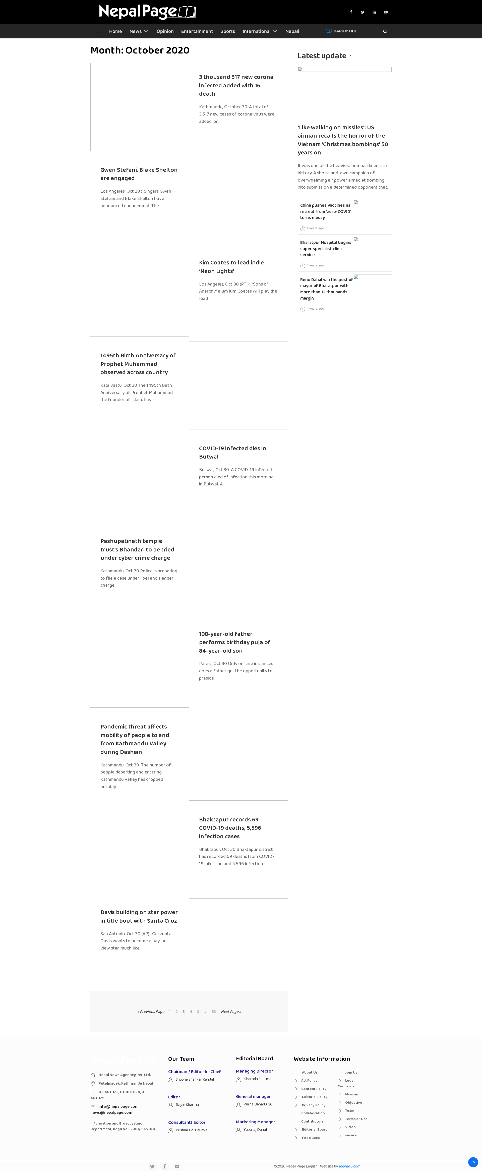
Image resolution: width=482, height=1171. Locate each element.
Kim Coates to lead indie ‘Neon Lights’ (231, 267)
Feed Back (310, 1138)
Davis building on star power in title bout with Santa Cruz (139, 917)
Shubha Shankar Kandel (195, 1079)
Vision (350, 1127)
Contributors (312, 1122)
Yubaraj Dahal (255, 1130)
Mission (351, 1094)
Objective (353, 1103)
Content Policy (314, 1089)
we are (351, 1135)
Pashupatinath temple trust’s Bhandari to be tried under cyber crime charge (137, 549)
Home (115, 31)
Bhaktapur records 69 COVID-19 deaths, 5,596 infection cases (230, 828)
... (205, 1012)
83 (214, 1012)
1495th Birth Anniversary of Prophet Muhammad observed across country (138, 364)
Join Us (351, 1073)
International (257, 31)
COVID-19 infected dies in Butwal (232, 453)
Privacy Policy (313, 1105)
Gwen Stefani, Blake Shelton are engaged (139, 174)
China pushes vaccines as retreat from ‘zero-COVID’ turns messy (325, 211)
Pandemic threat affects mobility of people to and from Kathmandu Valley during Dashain (134, 739)
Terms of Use (356, 1119)
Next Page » (231, 1012)
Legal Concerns (346, 1083)
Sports (227, 31)
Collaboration (313, 1113)
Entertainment (197, 31)
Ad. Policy (309, 1081)
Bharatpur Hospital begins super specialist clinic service (325, 248)
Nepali (292, 31)
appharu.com (349, 1166)
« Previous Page (150, 1012)
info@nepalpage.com (119, 1106)
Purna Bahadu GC (258, 1104)
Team (349, 1111)
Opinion (165, 31)
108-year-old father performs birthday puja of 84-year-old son (235, 642)
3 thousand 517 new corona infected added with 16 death (236, 85)
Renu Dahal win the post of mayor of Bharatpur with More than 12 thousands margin (326, 289)
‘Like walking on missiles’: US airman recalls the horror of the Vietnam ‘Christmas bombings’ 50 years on (343, 140)
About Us (309, 1073)
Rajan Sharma (187, 1105)
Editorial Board (314, 1130)
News (136, 31)
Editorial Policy (314, 1097)
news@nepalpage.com (111, 1112)
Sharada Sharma (257, 1079)
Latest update (322, 56)
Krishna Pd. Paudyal (192, 1130)
